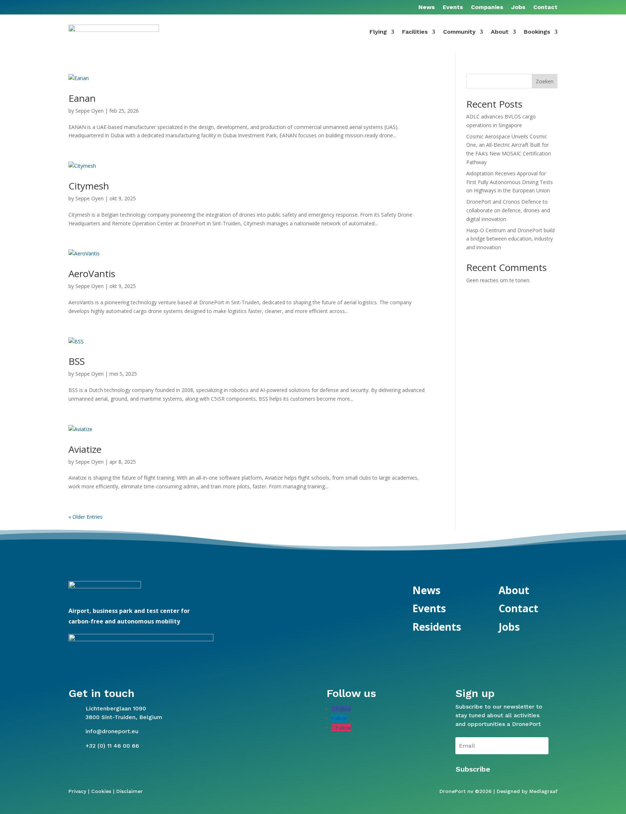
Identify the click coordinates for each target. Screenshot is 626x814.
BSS (76, 361)
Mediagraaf (543, 791)
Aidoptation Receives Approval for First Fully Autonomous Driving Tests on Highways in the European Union (509, 182)
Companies (487, 8)
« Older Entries (85, 516)
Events (453, 8)
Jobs (518, 8)
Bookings (537, 31)
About (500, 31)
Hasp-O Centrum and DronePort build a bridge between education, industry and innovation (510, 239)
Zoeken (545, 81)
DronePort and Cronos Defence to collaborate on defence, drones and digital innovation (508, 210)
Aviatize (84, 449)
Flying (378, 31)
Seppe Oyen (89, 110)
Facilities (415, 31)
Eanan (82, 98)
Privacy (77, 791)
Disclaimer (129, 791)
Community (459, 31)
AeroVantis (91, 273)
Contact (545, 8)
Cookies (101, 791)
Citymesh (88, 185)
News (426, 8)
